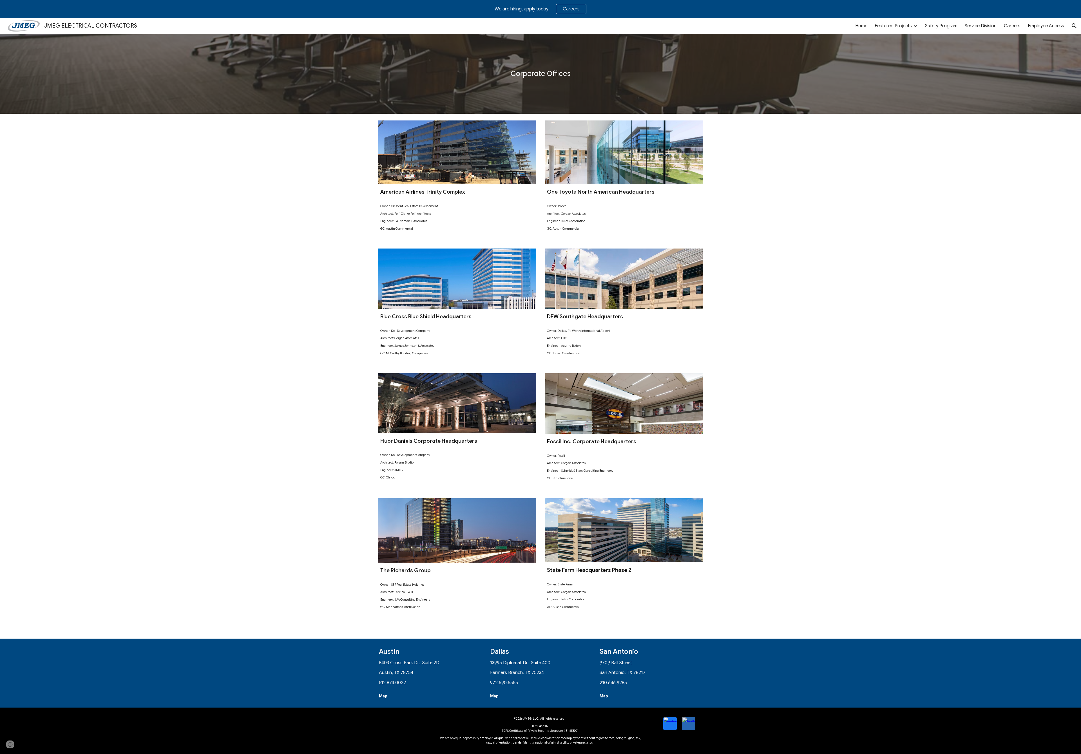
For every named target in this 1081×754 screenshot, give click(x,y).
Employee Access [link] (1046, 26)
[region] (540, 9)
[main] (540, 73)
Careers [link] (1012, 26)
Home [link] (861, 26)
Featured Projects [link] (893, 26)
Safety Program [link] (941, 26)
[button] (1074, 26)
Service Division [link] (981, 26)
